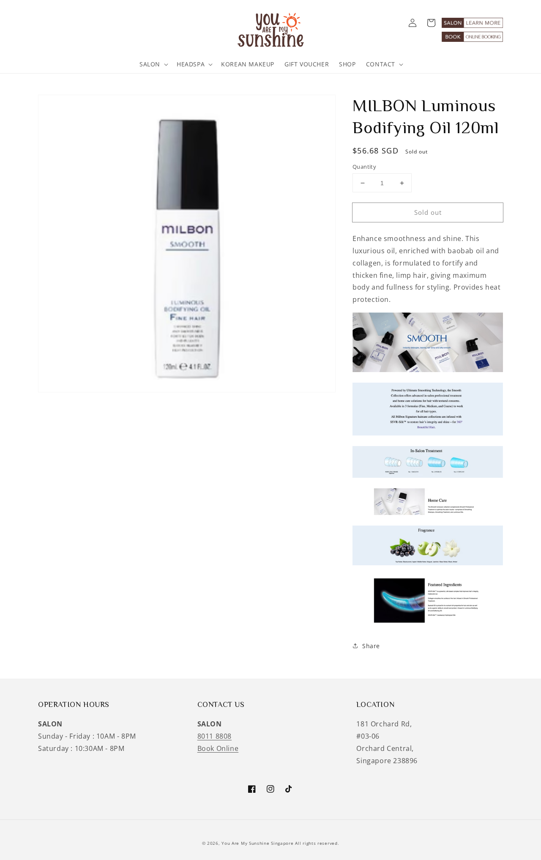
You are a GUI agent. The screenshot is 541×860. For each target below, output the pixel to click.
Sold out (428, 212)
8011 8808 (214, 736)
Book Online (218, 748)
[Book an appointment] (472, 39)
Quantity (364, 166)
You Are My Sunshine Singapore (257, 843)
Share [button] (371, 646)
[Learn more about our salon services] (472, 25)
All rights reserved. (317, 843)
